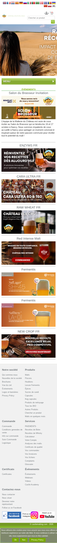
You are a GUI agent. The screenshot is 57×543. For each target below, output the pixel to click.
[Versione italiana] (29, 3)
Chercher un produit (33, 413)
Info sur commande (10, 436)
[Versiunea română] (49, 3)
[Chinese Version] (45, 6)
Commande (8, 421)
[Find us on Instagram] (30, 512)
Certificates (7, 474)
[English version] (4, 3)
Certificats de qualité (33, 447)
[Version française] (9, 3)
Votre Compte (46, 13)
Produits (30, 369)
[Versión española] (17, 3)
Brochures (6, 382)
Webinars (29, 478)
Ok (15, 540)
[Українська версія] (54, 3)
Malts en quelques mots (35, 416)
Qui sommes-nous (10, 375)
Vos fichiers (30, 457)
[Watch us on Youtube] (47, 512)
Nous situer (7, 498)
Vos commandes (32, 450)
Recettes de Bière (32, 430)
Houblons (29, 382)
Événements (7, 389)
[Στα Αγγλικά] (45, 3)
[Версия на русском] (25, 3)
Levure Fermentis (32, 385)
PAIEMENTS (30, 426)
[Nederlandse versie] (13, 3)
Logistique (6, 443)
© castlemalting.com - (41, 524)
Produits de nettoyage (34, 402)
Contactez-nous (11, 489)
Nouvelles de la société (12, 378)
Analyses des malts (33, 443)
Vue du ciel (7, 385)
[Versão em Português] (33, 3)
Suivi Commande (9, 439)
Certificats (8, 469)
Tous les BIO (30, 406)
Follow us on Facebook (12, 508)
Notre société (10, 369)
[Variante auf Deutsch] (21, 3)
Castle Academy (32, 484)
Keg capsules (31, 399)
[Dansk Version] (41, 3)
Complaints (29, 461)
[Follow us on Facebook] (12, 512)
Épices (28, 389)
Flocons (28, 378)
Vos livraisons (31, 454)
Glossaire (29, 464)
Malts (27, 375)
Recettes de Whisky (33, 433)
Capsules (29, 396)
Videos (28, 481)
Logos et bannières (10, 392)
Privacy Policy (8, 396)
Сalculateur (29, 436)
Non (23, 540)
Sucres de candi (32, 392)
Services (30, 421)
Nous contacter (8, 494)
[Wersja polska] (49, 6)
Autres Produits (31, 409)
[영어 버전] (54, 6)
